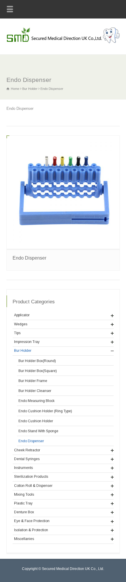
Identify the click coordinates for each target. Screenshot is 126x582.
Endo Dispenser (29, 257)
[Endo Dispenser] (63, 192)
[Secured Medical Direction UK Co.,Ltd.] (63, 42)
